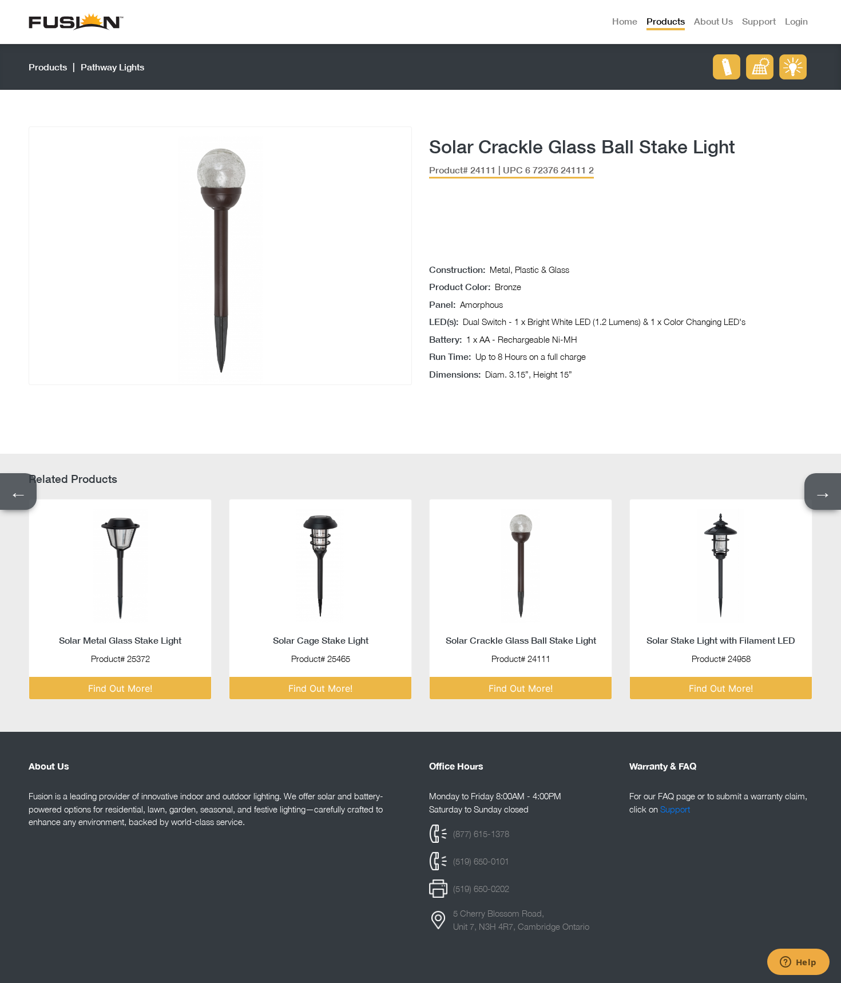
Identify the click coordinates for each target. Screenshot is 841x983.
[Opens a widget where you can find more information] (798, 963)
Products (48, 66)
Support (675, 809)
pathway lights (112, 66)
